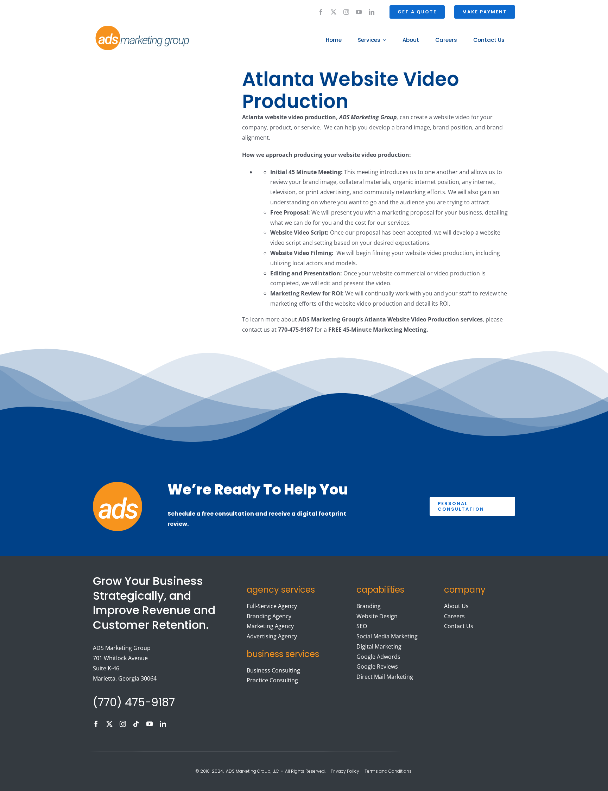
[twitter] (333, 12)
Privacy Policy (345, 771)
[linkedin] (371, 12)
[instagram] (346, 12)
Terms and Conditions (389, 771)
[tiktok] (136, 724)
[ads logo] (134, 27)
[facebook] (321, 12)
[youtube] (359, 12)
